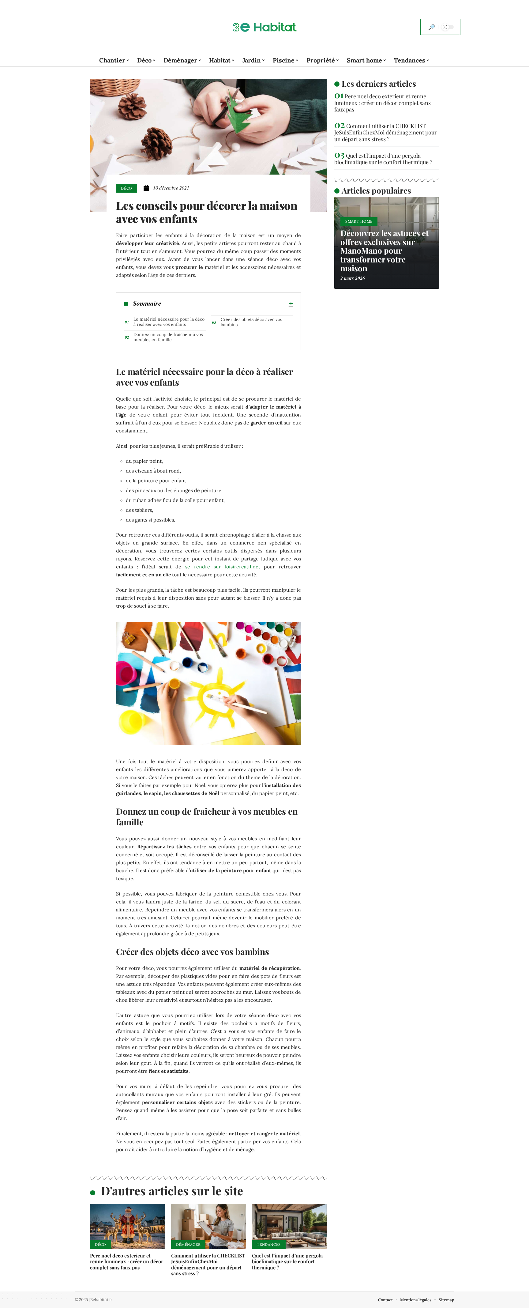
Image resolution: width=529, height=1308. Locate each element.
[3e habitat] (264, 27)
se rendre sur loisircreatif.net (222, 567)
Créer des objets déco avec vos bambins (251, 322)
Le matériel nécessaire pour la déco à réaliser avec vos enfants (168, 321)
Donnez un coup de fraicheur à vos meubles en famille (168, 337)
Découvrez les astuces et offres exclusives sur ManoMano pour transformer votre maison (384, 250)
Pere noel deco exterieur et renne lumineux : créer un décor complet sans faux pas (126, 1261)
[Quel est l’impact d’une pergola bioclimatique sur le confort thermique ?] (289, 1226)
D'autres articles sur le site (172, 1190)
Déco (126, 188)
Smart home (359, 221)
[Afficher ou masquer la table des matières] (227, 303)
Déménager (188, 1244)
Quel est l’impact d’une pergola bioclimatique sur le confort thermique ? (287, 1261)
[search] (431, 27)
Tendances (269, 1244)
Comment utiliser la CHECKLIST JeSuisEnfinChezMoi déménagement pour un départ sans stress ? (208, 1264)
